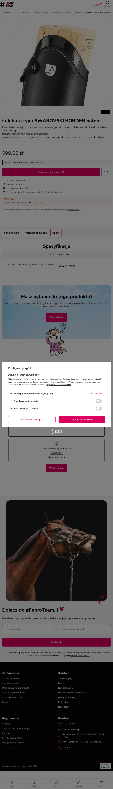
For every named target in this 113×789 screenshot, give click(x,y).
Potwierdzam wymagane (31, 419)
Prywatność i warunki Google (58, 384)
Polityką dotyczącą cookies (75, 379)
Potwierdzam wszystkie (82, 419)
